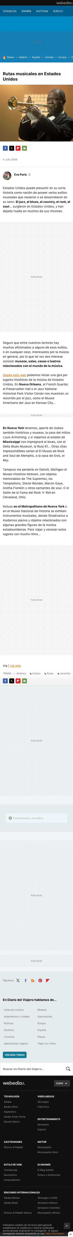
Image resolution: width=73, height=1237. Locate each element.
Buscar (68, 1069)
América (21, 673)
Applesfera (10, 1111)
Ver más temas (15, 1054)
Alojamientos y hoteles (17, 1016)
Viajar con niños (47, 1043)
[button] (22, 174)
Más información (55, 1233)
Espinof (42, 1129)
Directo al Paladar (13, 1147)
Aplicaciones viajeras (16, 1043)
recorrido (65, 673)
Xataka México (12, 1197)
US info (15, 666)
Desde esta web (14, 375)
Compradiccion (12, 1179)
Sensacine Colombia (49, 1207)
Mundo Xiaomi (11, 1121)
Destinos (9, 1029)
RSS (33, 980)
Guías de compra (14, 1009)
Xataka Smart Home (15, 1116)
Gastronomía (45, 1016)
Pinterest (40, 980)
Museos (42, 1009)
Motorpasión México (49, 1212)
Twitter (11, 148)
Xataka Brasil (11, 1202)
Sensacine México (48, 1202)
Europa (58, 11)
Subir (59, 1083)
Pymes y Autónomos (49, 1174)
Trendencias (10, 1169)
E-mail (24, 148)
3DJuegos (43, 1101)
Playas (41, 1036)
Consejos (9, 11)
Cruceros (9, 1036)
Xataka (7, 1101)
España (26, 11)
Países (10, 57)
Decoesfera (10, 1174)
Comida (49, 57)
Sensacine (43, 1124)
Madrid (23, 57)
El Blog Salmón (46, 1169)
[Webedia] (64, 3)
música (36, 673)
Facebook (5, 148)
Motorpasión (45, 1147)
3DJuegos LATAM (47, 1197)
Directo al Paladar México (18, 1212)
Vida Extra (43, 1106)
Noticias (42, 11)
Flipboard (18, 148)
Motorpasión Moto (48, 1152)
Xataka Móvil (11, 1106)
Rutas (50, 673)
